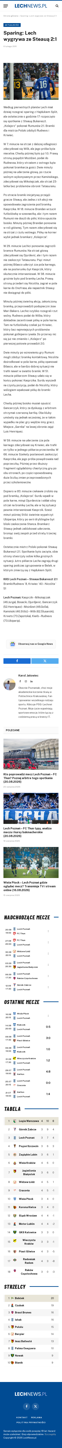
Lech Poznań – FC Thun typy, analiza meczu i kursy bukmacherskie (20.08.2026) (27, 832)
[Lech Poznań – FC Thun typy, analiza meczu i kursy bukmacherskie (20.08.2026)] (31, 808)
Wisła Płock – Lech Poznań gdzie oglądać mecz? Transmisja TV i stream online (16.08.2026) (29, 886)
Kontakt (22, 1417)
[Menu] (5, 6)
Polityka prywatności (31, 1422)
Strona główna (10, 16)
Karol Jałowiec (28, 675)
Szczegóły (50, 1434)
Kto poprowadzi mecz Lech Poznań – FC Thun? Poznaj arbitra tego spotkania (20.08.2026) (30, 778)
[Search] (57, 6)
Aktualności (12, 25)
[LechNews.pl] (31, 6)
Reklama (36, 1417)
